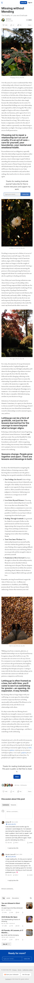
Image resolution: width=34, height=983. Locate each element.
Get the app (26, 974)
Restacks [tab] (13, 805)
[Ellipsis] (31, 821)
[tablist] (9, 805)
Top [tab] (4, 898)
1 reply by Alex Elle (13, 848)
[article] (17, 908)
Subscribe (23, 2)
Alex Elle (8, 19)
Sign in (30, 2)
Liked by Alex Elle (12, 824)
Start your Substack (12, 974)
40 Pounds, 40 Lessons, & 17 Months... (12, 931)
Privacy (14, 970)
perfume (24, 753)
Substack (8, 979)
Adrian (7, 822)
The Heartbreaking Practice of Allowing (10, 920)
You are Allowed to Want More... (10, 904)
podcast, (12, 750)
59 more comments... (7, 889)
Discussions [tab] (15, 898)
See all (5, 944)
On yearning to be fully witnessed (11, 908)
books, (30, 748)
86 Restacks (23, 785)
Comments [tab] (6, 805)
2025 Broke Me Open (9, 917)
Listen (30, 20)
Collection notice (27, 970)
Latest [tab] (8, 898)
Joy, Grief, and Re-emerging (10, 935)
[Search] (31, 898)
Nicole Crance (9, 854)
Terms (19, 970)
